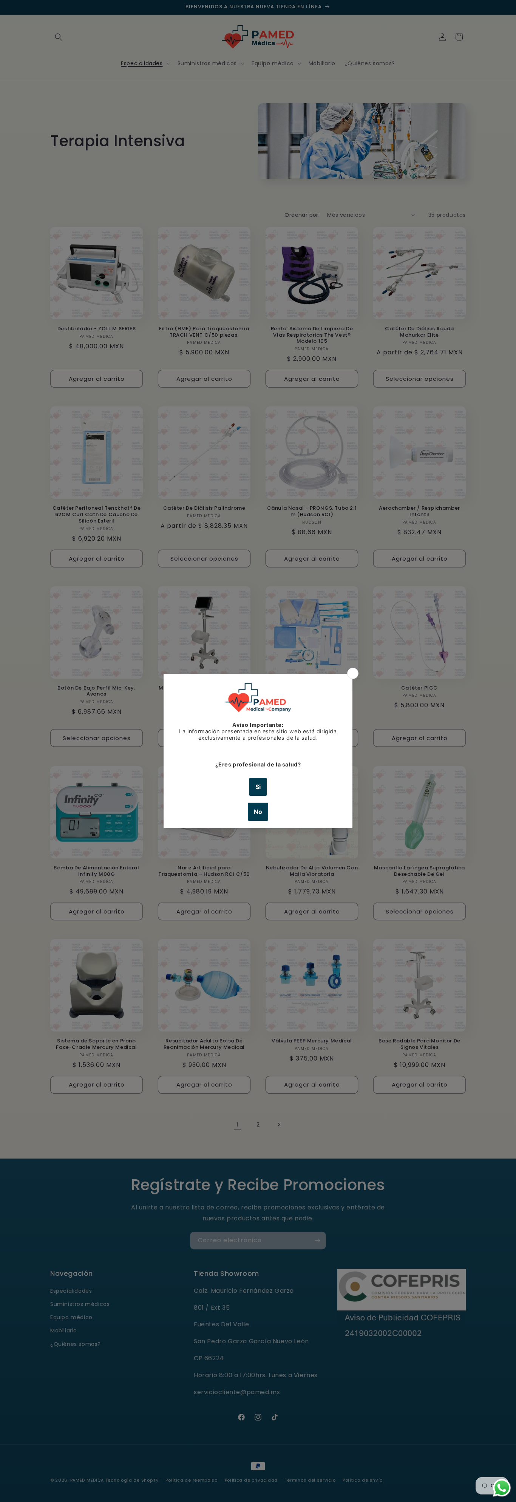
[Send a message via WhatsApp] (501, 1487)
